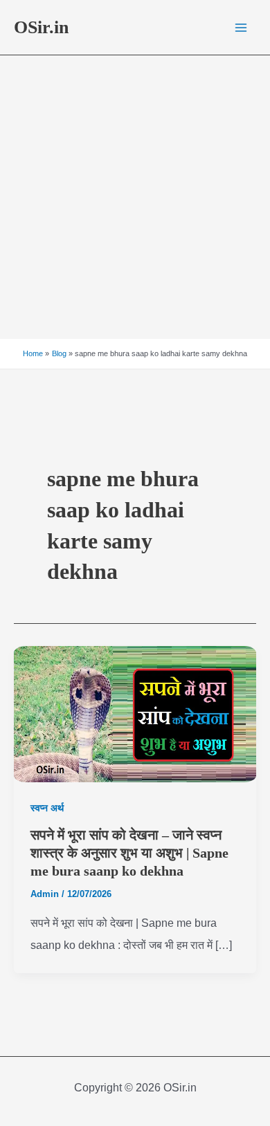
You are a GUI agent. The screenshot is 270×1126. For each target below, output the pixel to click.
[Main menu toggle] (241, 27)
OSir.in (41, 27)
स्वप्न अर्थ (47, 807)
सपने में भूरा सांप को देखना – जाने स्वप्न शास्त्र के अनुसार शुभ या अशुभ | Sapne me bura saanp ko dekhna (129, 852)
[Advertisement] (135, 197)
